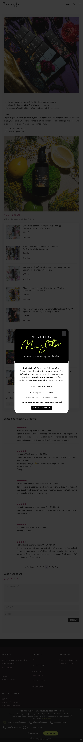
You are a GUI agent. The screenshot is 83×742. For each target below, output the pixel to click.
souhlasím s (42, 402)
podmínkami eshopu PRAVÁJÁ (48, 402)
